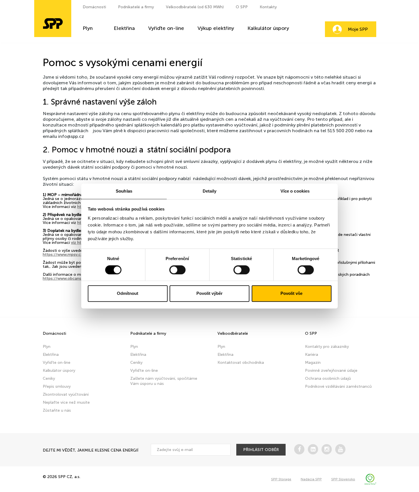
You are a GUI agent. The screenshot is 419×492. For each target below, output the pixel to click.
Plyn (88, 28)
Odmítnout (127, 293)
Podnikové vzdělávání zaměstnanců (338, 386)
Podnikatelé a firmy (136, 7)
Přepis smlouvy (57, 386)
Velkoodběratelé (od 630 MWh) (195, 7)
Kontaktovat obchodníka (240, 362)
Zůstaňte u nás (57, 410)
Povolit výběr (209, 293)
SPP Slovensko (343, 479)
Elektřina (124, 28)
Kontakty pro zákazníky (327, 346)
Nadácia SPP (311, 479)
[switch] (177, 269)
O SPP (242, 7)
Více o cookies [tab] (295, 191)
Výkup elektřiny (216, 28)
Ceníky (49, 378)
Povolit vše (291, 293)
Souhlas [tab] (124, 191)
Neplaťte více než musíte (66, 402)
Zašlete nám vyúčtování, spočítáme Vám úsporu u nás (163, 381)
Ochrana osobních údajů (328, 378)
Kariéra (311, 354)
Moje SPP (358, 29)
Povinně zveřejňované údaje (331, 370)
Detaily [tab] (210, 191)
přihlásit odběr (261, 449)
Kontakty (268, 7)
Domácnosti (94, 7)
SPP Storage (281, 479)
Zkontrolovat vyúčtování (66, 394)
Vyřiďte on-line (166, 28)
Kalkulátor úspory (268, 28)
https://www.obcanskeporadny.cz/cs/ (78, 278)
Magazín (313, 362)
